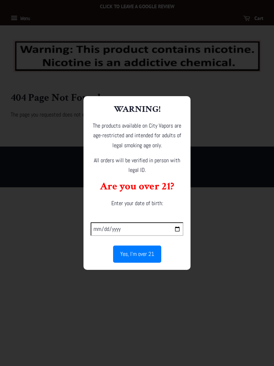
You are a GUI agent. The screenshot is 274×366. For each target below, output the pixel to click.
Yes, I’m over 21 (137, 254)
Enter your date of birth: (137, 203)
